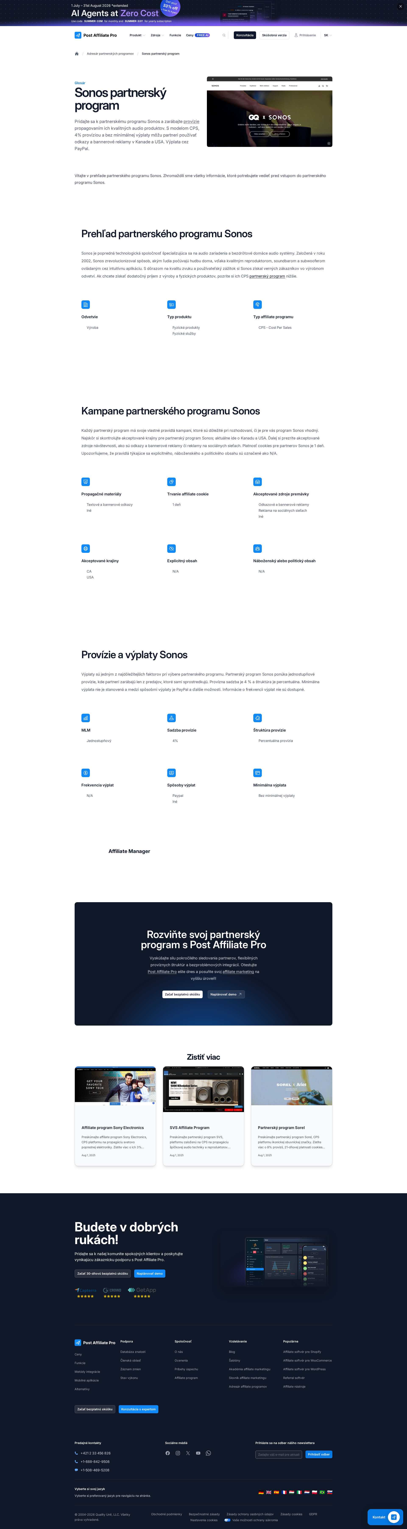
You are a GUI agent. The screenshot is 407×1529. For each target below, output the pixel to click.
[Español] (276, 1492)
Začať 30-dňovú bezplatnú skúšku (102, 1273)
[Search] (226, 35)
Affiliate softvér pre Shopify (302, 1351)
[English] (268, 1492)
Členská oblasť (130, 1360)
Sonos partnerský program (160, 53)
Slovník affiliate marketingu (247, 1378)
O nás (179, 1351)
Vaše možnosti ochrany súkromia (255, 1520)
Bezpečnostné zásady (204, 1514)
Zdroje (155, 35)
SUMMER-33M (93, 21)
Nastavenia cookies (203, 1520)
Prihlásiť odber (319, 1454)
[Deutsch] (261, 1492)
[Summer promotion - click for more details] (203, 13)
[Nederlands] (306, 1492)
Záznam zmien (130, 1369)
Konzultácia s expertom (138, 1409)
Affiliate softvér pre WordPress (304, 1369)
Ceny (78, 1354)
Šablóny (234, 1360)
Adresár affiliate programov (248, 1386)
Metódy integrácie (87, 1371)
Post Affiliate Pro (162, 971)
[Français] (284, 1492)
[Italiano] (299, 1492)
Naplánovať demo (223, 994)
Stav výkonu (129, 1378)
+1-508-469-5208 (95, 1470)
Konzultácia (245, 35)
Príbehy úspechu (186, 1369)
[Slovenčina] (329, 1492)
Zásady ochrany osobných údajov (250, 1514)
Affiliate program (186, 1378)
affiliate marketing (238, 971)
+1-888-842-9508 (95, 1461)
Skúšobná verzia (274, 35)
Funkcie (80, 1363)
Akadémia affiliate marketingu (249, 1369)
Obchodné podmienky (166, 1514)
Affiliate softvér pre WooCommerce (307, 1360)
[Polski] (314, 1492)
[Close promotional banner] (400, 6)
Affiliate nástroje (294, 1386)
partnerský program (267, 276)
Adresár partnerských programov (110, 53)
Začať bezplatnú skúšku (182, 994)
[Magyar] (291, 1492)
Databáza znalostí (132, 1351)
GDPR (313, 1514)
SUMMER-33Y (134, 21)
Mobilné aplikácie (87, 1380)
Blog (232, 1351)
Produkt (135, 35)
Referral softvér (294, 1378)
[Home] (77, 54)
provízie (191, 121)
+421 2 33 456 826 (96, 1453)
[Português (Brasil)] (322, 1492)
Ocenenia (181, 1360)
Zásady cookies (291, 1514)
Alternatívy (82, 1389)
